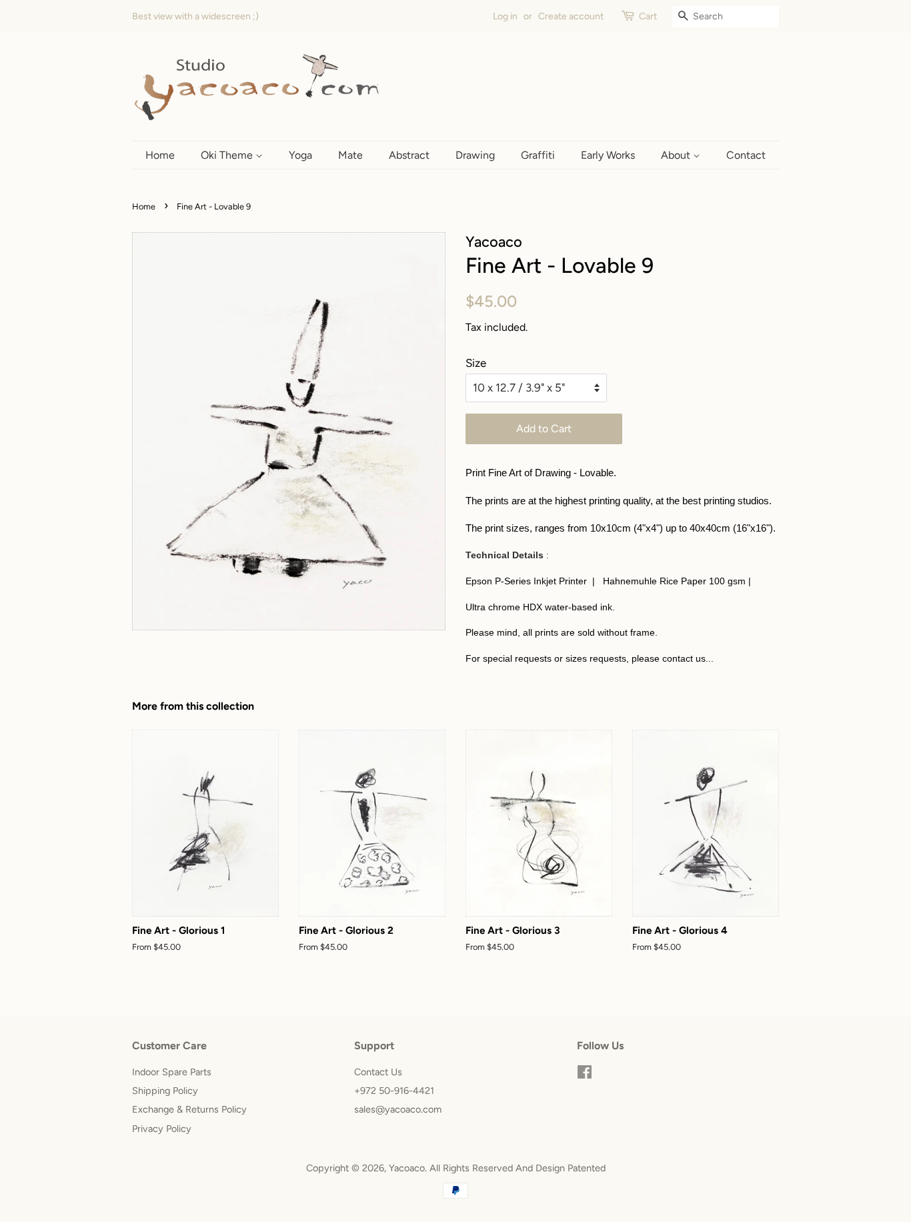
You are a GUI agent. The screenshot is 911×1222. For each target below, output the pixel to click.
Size (476, 363)
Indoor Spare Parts (171, 1072)
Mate (350, 155)
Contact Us (378, 1072)
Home (160, 155)
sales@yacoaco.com (397, 1109)
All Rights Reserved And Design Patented (517, 1168)
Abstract (409, 155)
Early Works (608, 155)
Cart (648, 16)
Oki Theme (228, 155)
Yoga (300, 155)
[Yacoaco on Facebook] (584, 1075)
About (677, 155)
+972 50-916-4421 (394, 1091)
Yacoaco (407, 1168)
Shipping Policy (165, 1091)
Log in (505, 16)
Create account (571, 16)
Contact (746, 155)
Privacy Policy (161, 1129)
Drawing (475, 155)
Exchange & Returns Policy (189, 1109)
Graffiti (538, 155)
